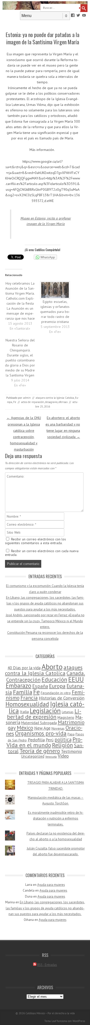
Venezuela (51, 756)
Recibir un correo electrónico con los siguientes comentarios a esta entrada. (35, 541)
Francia (29, 697)
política (63, 739)
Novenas (58, 728)
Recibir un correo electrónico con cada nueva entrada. (41, 553)
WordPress (78, 1021)
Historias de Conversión (61, 698)
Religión (62, 745)
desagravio (51, 402)
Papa (71, 734)
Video (63, 756)
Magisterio (66, 717)
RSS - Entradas (47, 965)
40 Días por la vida (24, 668)
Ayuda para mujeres (51, 885)
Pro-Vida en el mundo (44, 742)
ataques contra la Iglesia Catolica (55, 397)
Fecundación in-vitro (56, 693)
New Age (42, 728)
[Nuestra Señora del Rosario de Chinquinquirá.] (22, 363)
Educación (54, 679)
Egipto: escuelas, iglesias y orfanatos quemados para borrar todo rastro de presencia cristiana (55, 311)
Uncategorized (32, 756)
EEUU (76, 679)
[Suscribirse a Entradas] (34, 965)
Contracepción (23, 679)
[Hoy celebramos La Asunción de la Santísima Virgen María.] (22, 306)
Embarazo (18, 686)
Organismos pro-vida (40, 733)
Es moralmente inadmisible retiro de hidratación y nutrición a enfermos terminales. (56, 818)
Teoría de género (40, 750)
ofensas (63, 402)
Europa (57, 685)
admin (27, 397)
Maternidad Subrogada (39, 722)
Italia (24, 711)
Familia (22, 692)
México (25, 727)
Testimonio (71, 751)
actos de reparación (32, 402)
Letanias (68, 712)
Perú (50, 740)
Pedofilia (36, 740)
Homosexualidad (27, 704)
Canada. (75, 673)
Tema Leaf (50, 1021)
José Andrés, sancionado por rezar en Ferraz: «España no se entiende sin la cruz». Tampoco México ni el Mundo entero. (45, 621)
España (40, 686)
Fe (14, 402)
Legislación (45, 710)
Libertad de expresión (44, 713)
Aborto (52, 666)
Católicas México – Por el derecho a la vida (50, 1013)
